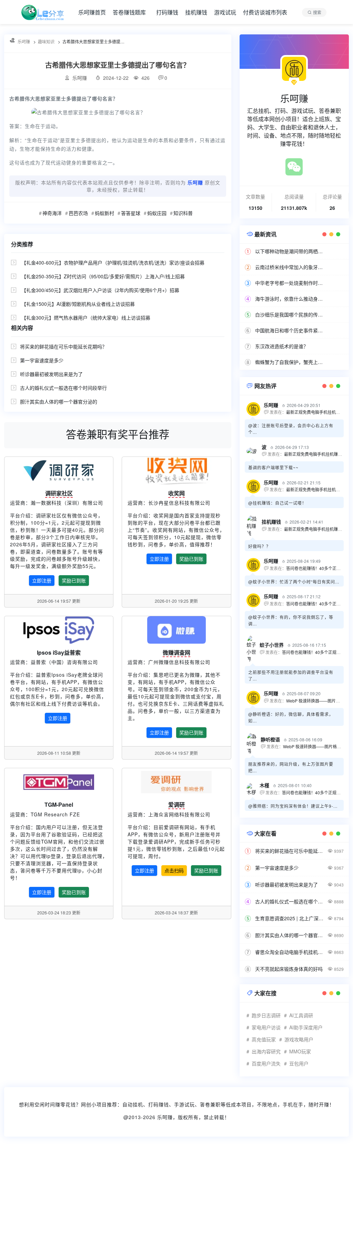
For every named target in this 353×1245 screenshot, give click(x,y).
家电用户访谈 (266, 1027)
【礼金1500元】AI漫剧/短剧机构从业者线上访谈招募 (78, 303)
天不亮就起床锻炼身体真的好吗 (289, 968)
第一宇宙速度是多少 (41, 360)
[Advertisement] (176, 1195)
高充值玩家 (264, 1039)
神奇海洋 (52, 213)
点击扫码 (174, 870)
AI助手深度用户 (306, 1027)
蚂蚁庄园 (157, 213)
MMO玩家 (300, 1051)
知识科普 (183, 213)
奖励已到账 (74, 580)
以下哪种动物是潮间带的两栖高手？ (290, 251)
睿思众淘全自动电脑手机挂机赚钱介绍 (290, 951)
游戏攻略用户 (298, 1039)
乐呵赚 (165, 1117)
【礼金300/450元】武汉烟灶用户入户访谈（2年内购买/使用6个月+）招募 (100, 290)
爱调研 (176, 804)
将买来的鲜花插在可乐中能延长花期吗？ (63, 346)
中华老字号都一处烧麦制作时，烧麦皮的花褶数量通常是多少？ (290, 282)
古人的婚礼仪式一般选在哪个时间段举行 (63, 387)
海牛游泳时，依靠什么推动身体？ (290, 298)
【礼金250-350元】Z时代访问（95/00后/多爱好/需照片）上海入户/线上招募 (103, 276)
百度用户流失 (266, 1063)
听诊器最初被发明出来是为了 (51, 374)
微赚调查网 (176, 652)
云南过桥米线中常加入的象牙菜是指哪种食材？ (290, 267)
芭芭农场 (78, 213)
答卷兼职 (210, 1104)
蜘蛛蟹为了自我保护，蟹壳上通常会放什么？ (290, 361)
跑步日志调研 (266, 1015)
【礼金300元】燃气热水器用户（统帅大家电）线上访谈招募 (85, 317)
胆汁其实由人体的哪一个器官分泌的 (58, 401)
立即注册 (41, 580)
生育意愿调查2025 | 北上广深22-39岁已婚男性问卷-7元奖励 (290, 918)
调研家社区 (59, 493)
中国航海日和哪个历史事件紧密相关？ (290, 330)
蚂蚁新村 (104, 213)
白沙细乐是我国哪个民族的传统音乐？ (290, 314)
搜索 (317, 12)
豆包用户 (299, 1063)
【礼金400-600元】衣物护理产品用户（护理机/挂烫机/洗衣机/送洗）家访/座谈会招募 (112, 262)
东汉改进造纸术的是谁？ (281, 346)
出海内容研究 (266, 1051)
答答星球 (130, 213)
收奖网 (176, 493)
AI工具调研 (301, 1015)
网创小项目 (94, 1104)
